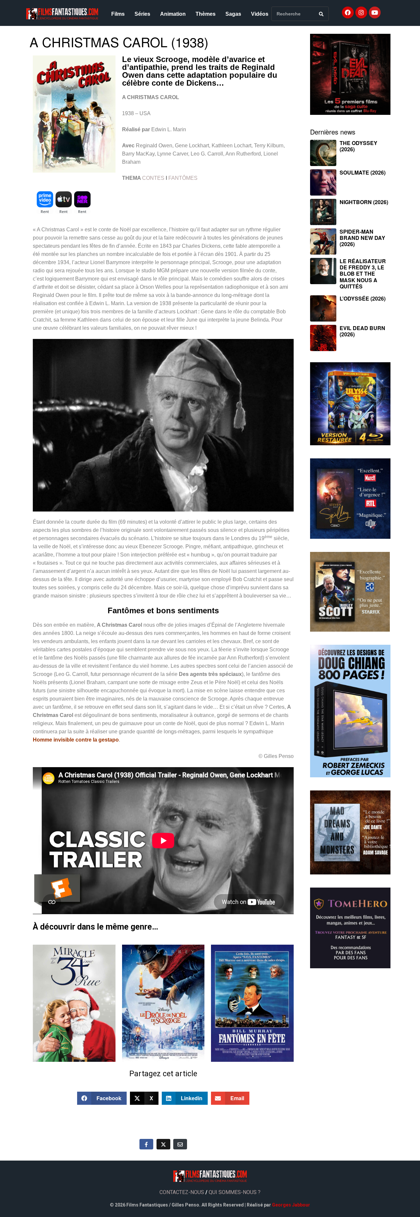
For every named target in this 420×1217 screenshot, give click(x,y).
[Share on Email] (180, 1144)
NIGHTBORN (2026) (364, 202)
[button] (102, 1098)
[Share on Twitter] (163, 1144)
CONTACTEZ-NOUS (181, 1192)
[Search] (321, 14)
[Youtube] (375, 12)
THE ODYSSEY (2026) (358, 146)
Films (118, 14)
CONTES (153, 178)
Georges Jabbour (291, 1204)
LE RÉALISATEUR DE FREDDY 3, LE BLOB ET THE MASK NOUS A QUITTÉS (363, 273)
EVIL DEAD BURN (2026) (362, 331)
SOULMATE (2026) (363, 172)
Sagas (233, 14)
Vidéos (259, 14)
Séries (142, 14)
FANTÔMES (183, 178)
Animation (173, 14)
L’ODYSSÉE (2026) (363, 298)
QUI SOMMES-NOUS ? (235, 1192)
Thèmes (206, 14)
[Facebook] (348, 12)
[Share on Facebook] (146, 1144)
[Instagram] (361, 12)
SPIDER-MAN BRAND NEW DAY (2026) (362, 238)
